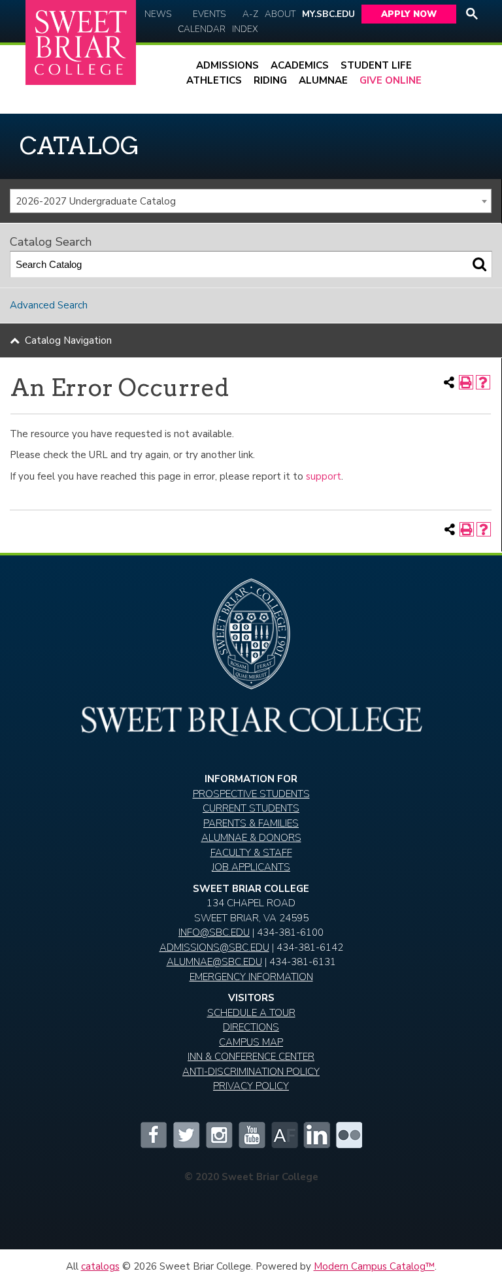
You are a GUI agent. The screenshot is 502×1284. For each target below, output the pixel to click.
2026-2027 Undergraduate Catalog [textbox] (96, 201)
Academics (300, 65)
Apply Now (409, 14)
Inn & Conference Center (251, 1056)
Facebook (153, 1135)
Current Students (251, 808)
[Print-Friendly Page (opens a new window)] (466, 382)
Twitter (186, 1135)
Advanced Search (49, 305)
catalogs (100, 1266)
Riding (270, 80)
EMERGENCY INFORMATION (251, 976)
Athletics (214, 80)
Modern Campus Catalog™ (374, 1266)
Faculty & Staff (251, 852)
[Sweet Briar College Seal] (251, 639)
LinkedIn (316, 1135)
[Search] (479, 264)
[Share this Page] (449, 382)
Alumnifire (284, 1135)
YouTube (251, 1135)
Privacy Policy (251, 1086)
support (323, 476)
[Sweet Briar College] (80, 43)
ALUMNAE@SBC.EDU (214, 961)
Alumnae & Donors (251, 837)
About (280, 14)
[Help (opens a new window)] (483, 382)
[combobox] (251, 201)
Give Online (391, 80)
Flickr (349, 1135)
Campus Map (251, 1042)
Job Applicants (251, 867)
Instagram (218, 1135)
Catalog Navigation (68, 340)
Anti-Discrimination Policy (251, 1071)
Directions (251, 1027)
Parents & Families (251, 823)
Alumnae (323, 80)
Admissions (227, 65)
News (157, 14)
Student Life (376, 65)
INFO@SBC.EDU (214, 932)
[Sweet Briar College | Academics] (251, 731)
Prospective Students (251, 793)
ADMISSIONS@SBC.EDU (214, 947)
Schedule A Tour (251, 1012)
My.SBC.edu (328, 14)
